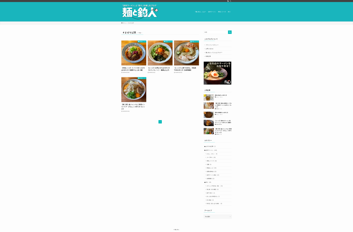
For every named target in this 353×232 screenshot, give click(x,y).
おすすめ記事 (211, 146)
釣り (208, 182)
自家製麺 (210, 178)
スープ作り (211, 157)
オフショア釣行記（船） (215, 186)
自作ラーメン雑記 (213, 175)
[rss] (228, 1)
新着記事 (208, 56)
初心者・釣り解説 (212, 189)
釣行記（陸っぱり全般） (214, 203)
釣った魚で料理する (213, 196)
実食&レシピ (211, 168)
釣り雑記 (210, 200)
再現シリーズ (212, 161)
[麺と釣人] (139, 11)
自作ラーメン (211, 150)
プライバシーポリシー (212, 45)
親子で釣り (211, 193)
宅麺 (209, 164)
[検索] (230, 1)
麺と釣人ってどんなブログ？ (214, 52)
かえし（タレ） (212, 154)
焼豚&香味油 (211, 171)
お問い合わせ (209, 48)
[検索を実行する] (230, 32)
